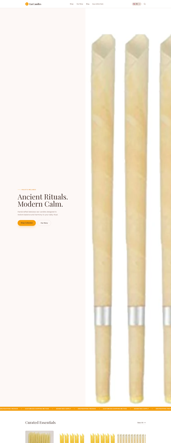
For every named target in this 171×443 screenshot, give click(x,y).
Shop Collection (27, 223)
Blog (87, 4)
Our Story (80, 4)
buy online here (97, 4)
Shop (71, 4)
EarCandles (33, 4)
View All (140, 423)
